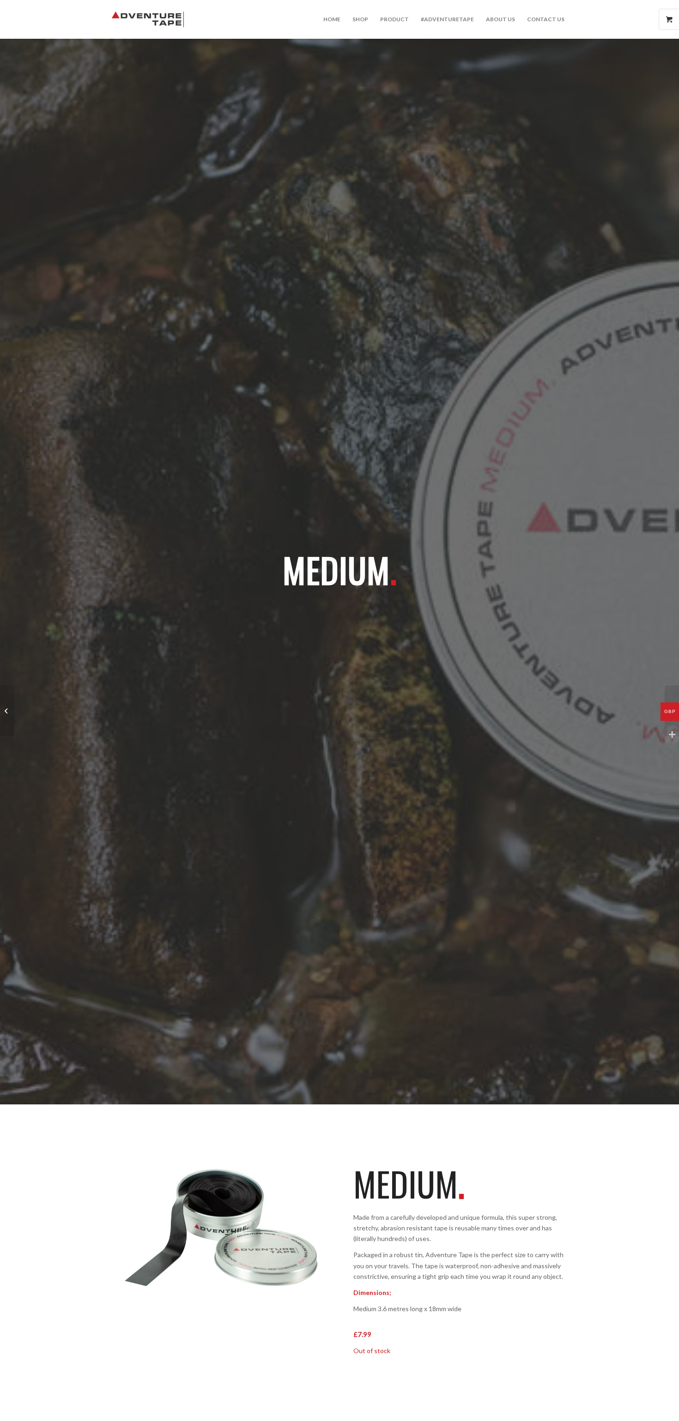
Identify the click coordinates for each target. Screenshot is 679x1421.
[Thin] (7, 710)
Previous (129, 1237)
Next (305, 1237)
